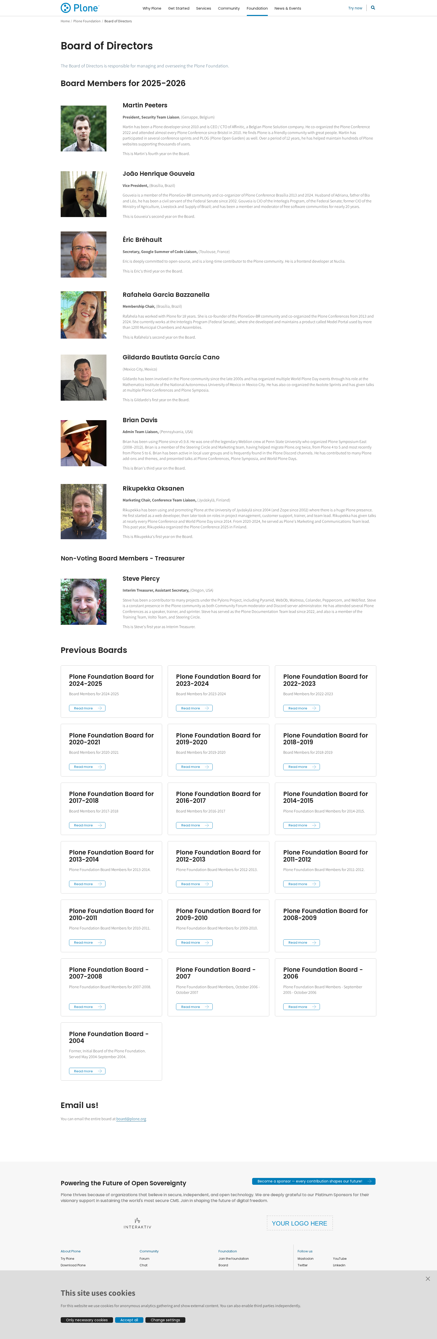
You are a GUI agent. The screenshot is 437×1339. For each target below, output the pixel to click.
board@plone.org (131, 1118)
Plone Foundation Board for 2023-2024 (218, 680)
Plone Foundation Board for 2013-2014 (111, 856)
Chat (143, 1265)
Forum (144, 1258)
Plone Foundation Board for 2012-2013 (218, 856)
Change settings (165, 1320)
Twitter (303, 1265)
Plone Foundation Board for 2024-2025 (111, 680)
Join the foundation (234, 1258)
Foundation (228, 1251)
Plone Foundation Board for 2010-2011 (111, 914)
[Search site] (372, 8)
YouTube (339, 1258)
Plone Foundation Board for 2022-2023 (325, 680)
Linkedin (339, 1265)
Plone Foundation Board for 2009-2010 (218, 914)
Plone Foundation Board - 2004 (109, 1037)
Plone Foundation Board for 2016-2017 (218, 797)
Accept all (129, 1320)
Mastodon (306, 1258)
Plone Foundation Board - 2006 (323, 973)
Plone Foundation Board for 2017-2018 (111, 797)
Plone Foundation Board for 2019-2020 (218, 739)
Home (65, 21)
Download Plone (73, 1265)
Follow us (305, 1251)
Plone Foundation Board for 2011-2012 (325, 856)
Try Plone (67, 1258)
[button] (87, 708)
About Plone (71, 1251)
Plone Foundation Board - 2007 (216, 973)
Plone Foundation (87, 21)
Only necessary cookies (87, 1320)
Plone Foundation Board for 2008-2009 (325, 914)
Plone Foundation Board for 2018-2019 (325, 739)
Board (223, 1265)
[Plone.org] (80, 8)
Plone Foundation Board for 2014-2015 (325, 797)
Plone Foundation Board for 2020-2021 (111, 739)
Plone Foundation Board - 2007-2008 (109, 973)
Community (149, 1251)
